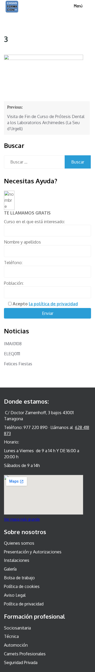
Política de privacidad (24, 603)
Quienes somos (19, 543)
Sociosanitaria (17, 628)
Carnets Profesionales (25, 653)
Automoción (16, 645)
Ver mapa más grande (22, 519)
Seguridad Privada (20, 662)
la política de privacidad (53, 303)
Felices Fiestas (18, 363)
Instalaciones (16, 560)
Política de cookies (22, 586)
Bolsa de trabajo (19, 577)
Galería (10, 569)
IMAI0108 (13, 343)
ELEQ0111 (12, 353)
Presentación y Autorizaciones (32, 551)
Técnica (11, 636)
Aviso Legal (15, 595)
